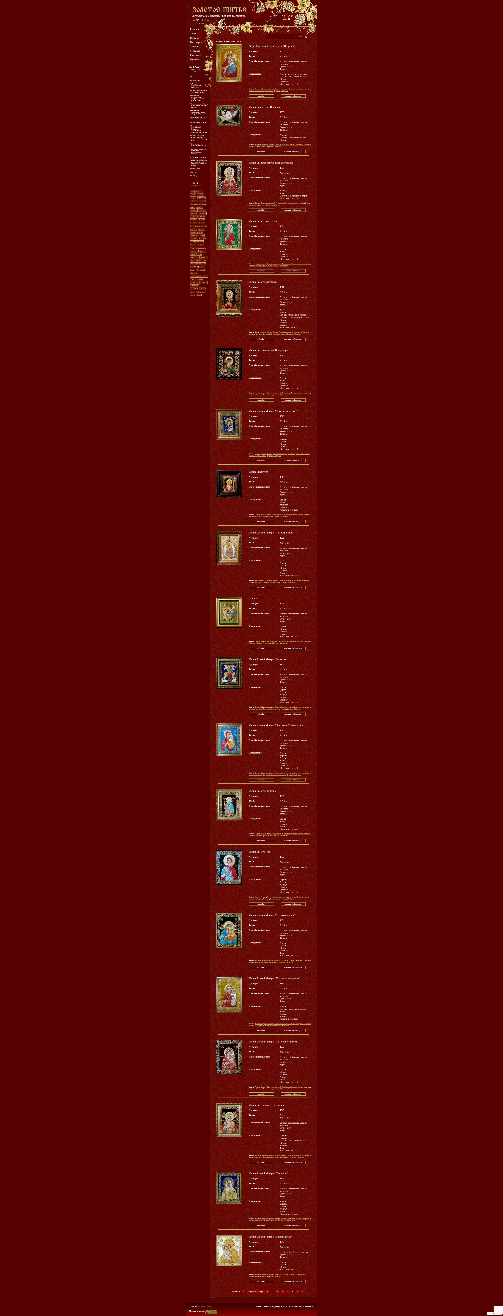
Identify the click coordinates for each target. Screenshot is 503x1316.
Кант (202, 235)
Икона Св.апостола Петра (263, 221)
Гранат (202, 201)
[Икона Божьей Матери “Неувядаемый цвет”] (229, 409)
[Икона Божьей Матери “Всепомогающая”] (229, 913)
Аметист (199, 191)
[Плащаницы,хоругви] (199, 122)
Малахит (252, 516)
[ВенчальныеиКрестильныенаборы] (199, 144)
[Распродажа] (195, 175)
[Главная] (194, 29)
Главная (219, 41)
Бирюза (200, 195)
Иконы (227, 41)
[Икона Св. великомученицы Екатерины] (229, 160)
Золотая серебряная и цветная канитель (198, 226)
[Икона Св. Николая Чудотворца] (229, 1103)
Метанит (194, 251)
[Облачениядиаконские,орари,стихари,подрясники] (199, 111)
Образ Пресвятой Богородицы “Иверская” (272, 46)
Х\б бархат (195, 286)
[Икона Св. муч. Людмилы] (229, 279)
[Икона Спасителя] (229, 469)
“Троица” (254, 598)
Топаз (256, 205)
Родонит (204, 257)
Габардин (194, 201)
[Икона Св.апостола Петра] (229, 219)
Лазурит (201, 245)
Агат (192, 191)
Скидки (288, 1306)
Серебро (194, 273)
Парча (199, 254)
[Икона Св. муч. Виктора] (229, 788)
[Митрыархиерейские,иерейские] (196, 85)
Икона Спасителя (258, 471)
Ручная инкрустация (198, 260)
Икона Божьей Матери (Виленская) (268, 659)
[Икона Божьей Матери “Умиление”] (229, 1171)
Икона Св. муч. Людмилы (263, 281)
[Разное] (194, 172)
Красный (202, 239)
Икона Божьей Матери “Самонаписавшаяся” (274, 1041)
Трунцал (204, 282)
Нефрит (202, 251)
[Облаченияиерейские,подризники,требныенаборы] (199, 105)
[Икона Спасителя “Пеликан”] (229, 105)
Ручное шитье (268, 91)
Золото (201, 229)
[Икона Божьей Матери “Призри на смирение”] (229, 976)
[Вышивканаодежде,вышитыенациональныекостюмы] (199, 151)
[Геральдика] (195, 168)
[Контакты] (195, 55)
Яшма (198, 295)
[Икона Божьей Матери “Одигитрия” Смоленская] (229, 723)
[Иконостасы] (195, 80)
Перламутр (195, 257)
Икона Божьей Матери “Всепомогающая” (272, 914)
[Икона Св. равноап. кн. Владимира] (229, 348)
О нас (266, 1306)
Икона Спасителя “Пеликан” (265, 106)
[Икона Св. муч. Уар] (229, 849)
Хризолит (194, 289)
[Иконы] (193, 77)
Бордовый (201, 198)
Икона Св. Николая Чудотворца (266, 1104)
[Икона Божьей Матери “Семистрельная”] (229, 530)
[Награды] (195, 37)
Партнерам (277, 1306)
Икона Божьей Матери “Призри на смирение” (274, 978)
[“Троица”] (229, 596)
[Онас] (193, 33)
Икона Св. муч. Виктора (262, 790)
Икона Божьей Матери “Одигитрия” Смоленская (276, 725)
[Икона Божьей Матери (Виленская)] (229, 657)
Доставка (298, 1306)
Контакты (309, 1306)
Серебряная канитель (199, 276)
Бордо (193, 198)
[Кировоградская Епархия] (211, 1308)
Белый (193, 195)
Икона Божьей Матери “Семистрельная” (271, 532)
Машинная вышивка (198, 248)
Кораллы (194, 239)
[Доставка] (195, 50)
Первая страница (255, 1291)
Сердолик (200, 270)
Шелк (193, 295)
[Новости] (194, 59)
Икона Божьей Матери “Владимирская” (271, 1236)
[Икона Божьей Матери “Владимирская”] (229, 1234)
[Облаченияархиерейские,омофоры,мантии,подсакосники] (198, 98)
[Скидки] (194, 46)
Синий (193, 279)
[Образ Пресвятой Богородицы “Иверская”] (229, 44)
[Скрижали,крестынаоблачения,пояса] (199, 118)
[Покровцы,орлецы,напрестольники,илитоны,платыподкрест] (199, 138)
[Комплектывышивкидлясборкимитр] (199, 91)
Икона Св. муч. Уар (260, 851)
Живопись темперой (281, 89)
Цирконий (202, 292)
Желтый (199, 207)
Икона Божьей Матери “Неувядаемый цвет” (273, 410)
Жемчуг (193, 210)
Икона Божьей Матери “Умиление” (268, 1173)
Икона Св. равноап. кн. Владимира (268, 350)
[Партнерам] (196, 42)
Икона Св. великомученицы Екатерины (271, 162)
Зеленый (202, 213)
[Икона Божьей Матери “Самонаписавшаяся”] (229, 1039)
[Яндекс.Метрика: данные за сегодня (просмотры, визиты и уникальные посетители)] (196, 1312)
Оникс (193, 254)
